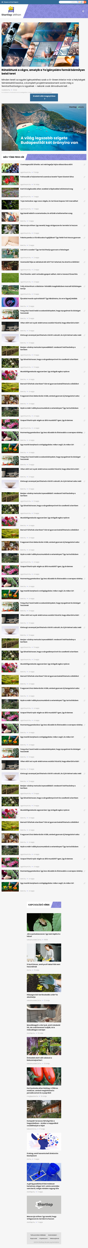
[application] (44, 127)
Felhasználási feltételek (38, 1235)
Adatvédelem (52, 1235)
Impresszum (43, 1238)
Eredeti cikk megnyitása (44, 96)
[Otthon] (12, 11)
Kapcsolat (33, 1238)
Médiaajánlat (54, 1238)
